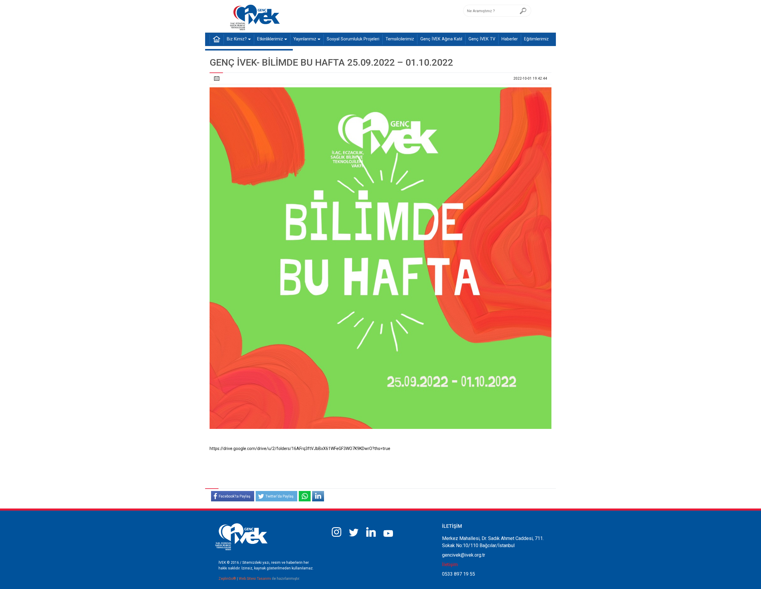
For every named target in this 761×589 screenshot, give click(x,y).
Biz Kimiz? (237, 39)
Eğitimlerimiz (536, 39)
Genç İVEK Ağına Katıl (441, 39)
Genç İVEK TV (481, 39)
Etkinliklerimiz (270, 39)
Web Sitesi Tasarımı (255, 579)
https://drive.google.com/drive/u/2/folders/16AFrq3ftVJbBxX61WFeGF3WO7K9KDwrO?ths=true (300, 448)
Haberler (509, 39)
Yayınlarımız (304, 39)
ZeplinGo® (227, 579)
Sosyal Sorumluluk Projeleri (353, 39)
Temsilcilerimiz (400, 39)
